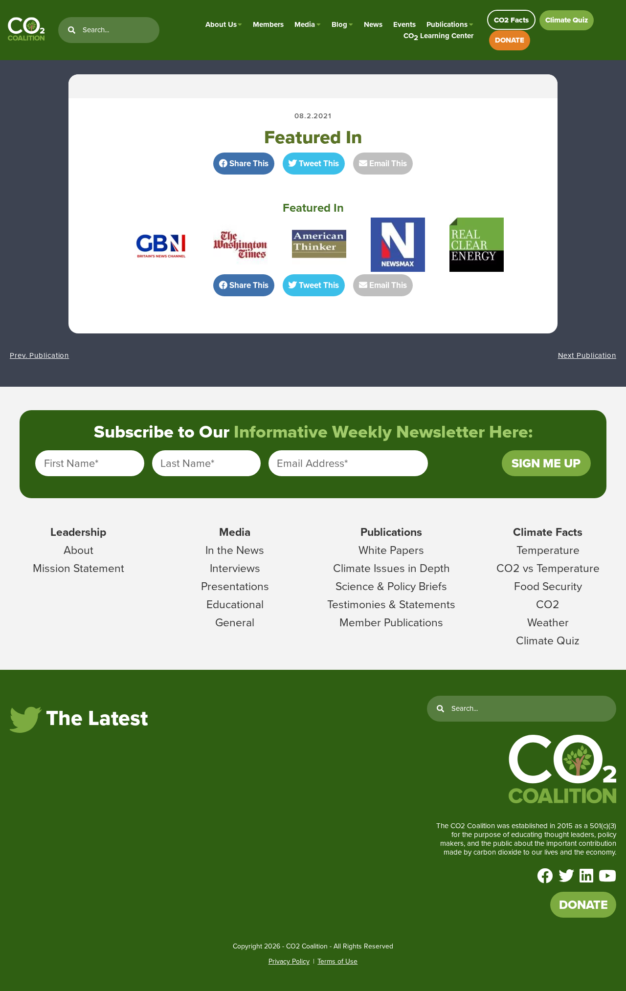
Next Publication (587, 355)
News (373, 24)
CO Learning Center (438, 36)
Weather (548, 622)
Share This (247, 163)
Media (304, 24)
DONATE (509, 40)
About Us (221, 24)
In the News (234, 550)
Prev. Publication (39, 355)
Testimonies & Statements (391, 604)
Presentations (235, 586)
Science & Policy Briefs (391, 586)
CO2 (547, 604)
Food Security (548, 586)
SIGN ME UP (546, 463)
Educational (235, 604)
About (78, 550)
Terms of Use (337, 961)
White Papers (391, 550)
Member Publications (391, 622)
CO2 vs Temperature (548, 568)
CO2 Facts (511, 20)
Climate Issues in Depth (391, 568)
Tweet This (318, 163)
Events (404, 24)
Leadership (78, 532)
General (234, 622)
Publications (447, 24)
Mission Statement (78, 568)
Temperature (548, 550)
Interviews (235, 568)
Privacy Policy (289, 961)
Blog (339, 24)
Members (268, 24)
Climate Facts (547, 532)
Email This (387, 163)
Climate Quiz (566, 20)
